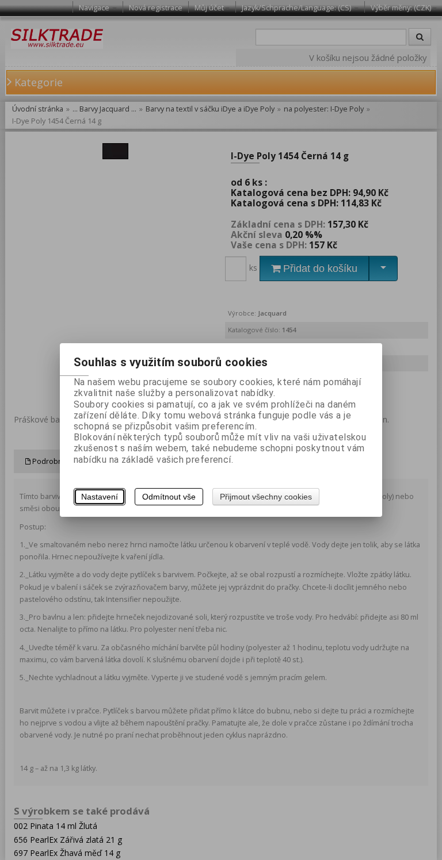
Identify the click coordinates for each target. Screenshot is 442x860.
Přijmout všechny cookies (266, 496)
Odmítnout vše (169, 496)
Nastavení (99, 496)
